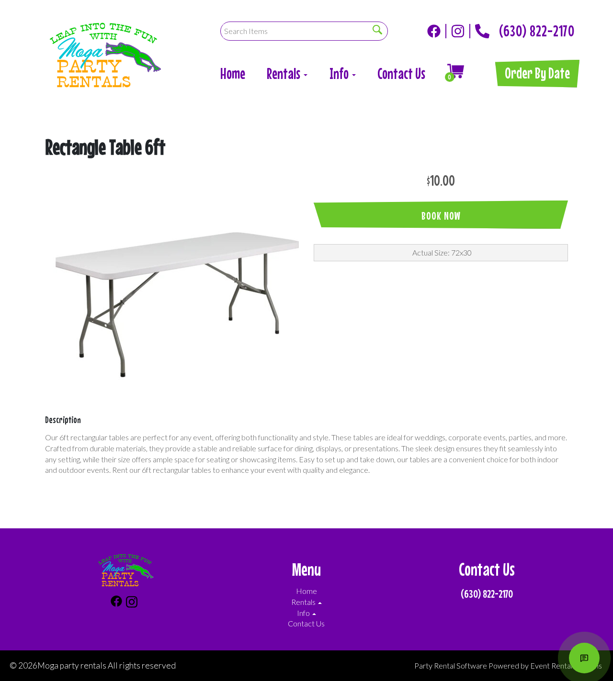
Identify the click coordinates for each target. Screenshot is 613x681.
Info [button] (340, 73)
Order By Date (537, 73)
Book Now (441, 215)
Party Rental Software (450, 665)
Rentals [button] (285, 73)
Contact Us (401, 73)
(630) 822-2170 (537, 28)
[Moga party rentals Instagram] (460, 31)
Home (232, 73)
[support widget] (584, 658)
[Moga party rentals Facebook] (436, 31)
